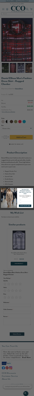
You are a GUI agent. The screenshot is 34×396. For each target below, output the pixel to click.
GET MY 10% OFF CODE (25, 205)
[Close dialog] (32, 189)
